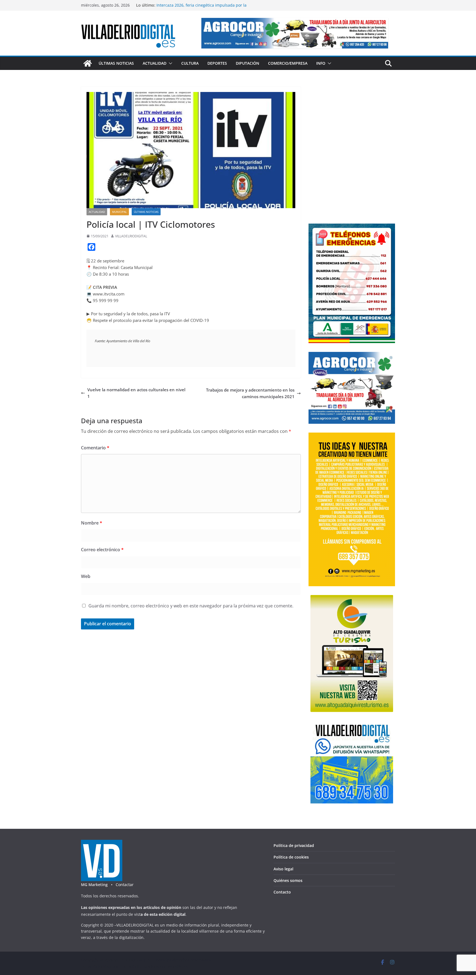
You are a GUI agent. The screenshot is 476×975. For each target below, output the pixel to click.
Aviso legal (283, 868)
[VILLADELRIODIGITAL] (87, 63)
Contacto (282, 892)
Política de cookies (291, 857)
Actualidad (154, 63)
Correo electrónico (102, 550)
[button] (169, 63)
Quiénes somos (288, 880)
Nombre (91, 523)
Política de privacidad (294, 845)
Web (85, 576)
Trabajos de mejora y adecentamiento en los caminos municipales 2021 (250, 393)
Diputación (247, 63)
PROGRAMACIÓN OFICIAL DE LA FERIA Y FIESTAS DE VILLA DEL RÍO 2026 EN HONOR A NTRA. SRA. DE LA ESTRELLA (208, 7)
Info (320, 63)
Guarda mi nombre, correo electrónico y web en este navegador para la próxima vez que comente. (190, 606)
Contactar (125, 884)
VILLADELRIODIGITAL (131, 236)
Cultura (190, 63)
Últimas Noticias (116, 63)
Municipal (119, 212)
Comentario (95, 448)
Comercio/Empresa (287, 63)
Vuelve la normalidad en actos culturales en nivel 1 (136, 393)
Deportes (217, 63)
